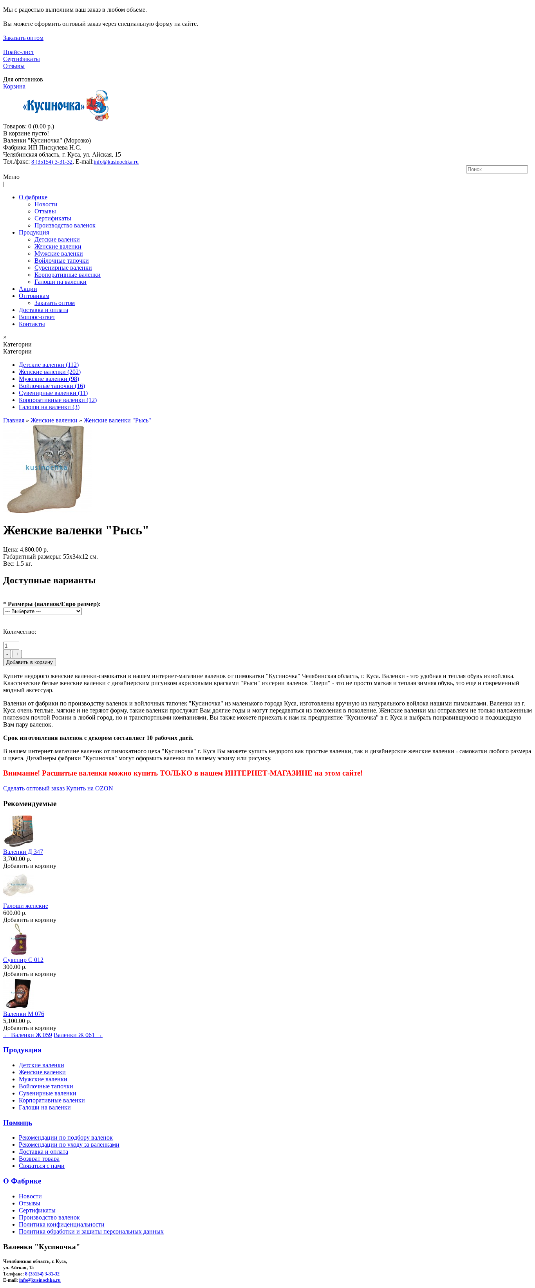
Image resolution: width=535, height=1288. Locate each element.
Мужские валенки (43, 1079)
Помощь (17, 1122)
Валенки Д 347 (23, 851)
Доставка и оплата (43, 1151)
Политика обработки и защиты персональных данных (91, 1231)
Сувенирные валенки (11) (53, 393)
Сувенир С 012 (23, 959)
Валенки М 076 (23, 1013)
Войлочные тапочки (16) (52, 385)
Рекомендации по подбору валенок (66, 1137)
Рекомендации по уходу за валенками (69, 1144)
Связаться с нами (42, 1165)
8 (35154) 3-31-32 (51, 162)
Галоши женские (25, 905)
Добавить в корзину (29, 865)
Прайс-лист (18, 52)
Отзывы (14, 66)
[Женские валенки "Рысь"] (47, 511)
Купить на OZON (89, 788)
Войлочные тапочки (46, 1086)
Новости (30, 1196)
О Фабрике (22, 1181)
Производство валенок (49, 1217)
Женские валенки (42, 1072)
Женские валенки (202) (50, 371)
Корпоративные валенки (52, 1100)
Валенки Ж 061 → (78, 1035)
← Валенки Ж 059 (27, 1035)
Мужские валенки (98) (49, 378)
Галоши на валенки (45, 1107)
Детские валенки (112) (49, 364)
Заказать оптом (23, 37)
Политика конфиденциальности (62, 1224)
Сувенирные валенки (47, 1093)
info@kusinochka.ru (116, 162)
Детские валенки (41, 1065)
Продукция (22, 1050)
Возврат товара (39, 1158)
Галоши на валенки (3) (49, 407)
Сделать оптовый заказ (34, 788)
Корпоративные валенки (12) (58, 400)
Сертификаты (21, 59)
